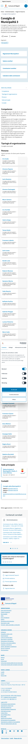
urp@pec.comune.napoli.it (10, 697)
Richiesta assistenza (6, 707)
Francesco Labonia (8, 240)
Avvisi (2, 659)
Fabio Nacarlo (6, 291)
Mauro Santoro (6, 199)
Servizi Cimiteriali (5, 648)
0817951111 (13, 699)
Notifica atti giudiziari (6, 718)
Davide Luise (6, 261)
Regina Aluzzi (6, 444)
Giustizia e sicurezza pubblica (8, 643)
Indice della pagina (6, 88)
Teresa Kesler (6, 230)
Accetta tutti (14, 389)
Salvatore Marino (7, 281)
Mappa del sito (18, 738)
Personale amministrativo (7, 621)
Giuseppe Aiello (7, 434)
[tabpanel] (14, 532)
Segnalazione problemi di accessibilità (10, 722)
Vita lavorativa (4, 650)
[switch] (24, 373)
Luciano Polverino (7, 322)
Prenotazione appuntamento (8, 704)
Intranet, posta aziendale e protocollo (10, 625)
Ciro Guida (5, 159)
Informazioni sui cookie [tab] (20, 347)
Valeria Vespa (6, 220)
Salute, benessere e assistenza (8, 646)
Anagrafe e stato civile (6, 634)
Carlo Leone (5, 250)
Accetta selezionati (14, 394)
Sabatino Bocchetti (8, 454)
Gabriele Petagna (7, 311)
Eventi (2, 674)
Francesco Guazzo (7, 413)
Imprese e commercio (6, 645)
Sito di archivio (5, 738)
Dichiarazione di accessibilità (8, 720)
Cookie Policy (4, 713)
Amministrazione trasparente (8, 709)
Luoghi (2, 672)
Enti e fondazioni (5, 618)
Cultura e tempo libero (6, 637)
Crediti (11, 738)
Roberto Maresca (7, 271)
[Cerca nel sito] (26, 6)
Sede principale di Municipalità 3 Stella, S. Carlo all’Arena (10, 471)
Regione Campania (6, 1)
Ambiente (3, 632)
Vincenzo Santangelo (8, 189)
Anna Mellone (6, 424)
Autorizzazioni (4, 636)
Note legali (3, 716)
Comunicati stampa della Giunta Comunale (11, 663)
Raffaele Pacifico (7, 301)
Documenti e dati (5, 623)
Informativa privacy (6, 711)
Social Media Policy (6, 715)
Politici (2, 619)
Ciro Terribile (6, 210)
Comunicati (4, 661)
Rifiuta (14, 399)
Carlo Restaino (6, 179)
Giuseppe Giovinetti (8, 403)
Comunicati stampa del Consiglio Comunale (12, 665)
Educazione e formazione (7, 641)
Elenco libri (3, 675)
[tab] (10, 548)
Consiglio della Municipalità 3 (12, 486)
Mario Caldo (6, 332)
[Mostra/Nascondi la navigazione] (2, 5)
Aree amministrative (6, 610)
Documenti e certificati (6, 639)
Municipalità (4, 614)
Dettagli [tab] (11, 347)
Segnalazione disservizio (7, 706)
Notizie (2, 657)
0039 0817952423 (13, 488)
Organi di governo (5, 612)
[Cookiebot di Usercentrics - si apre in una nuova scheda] (20, 343)
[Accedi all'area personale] (25, 1)
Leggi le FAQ (4, 702)
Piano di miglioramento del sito (9, 724)
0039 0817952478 (13, 490)
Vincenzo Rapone (7, 169)
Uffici (2, 616)
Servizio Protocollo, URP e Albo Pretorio (11, 695)
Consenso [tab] (4, 347)
